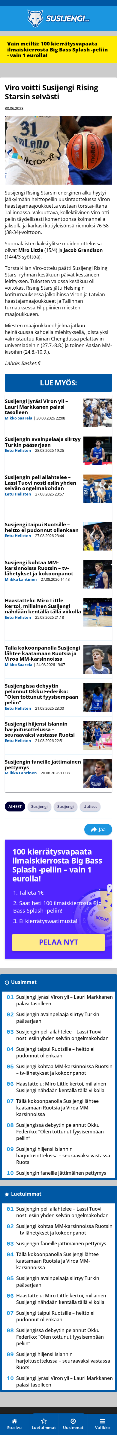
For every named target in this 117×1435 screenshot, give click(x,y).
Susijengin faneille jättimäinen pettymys (43, 764)
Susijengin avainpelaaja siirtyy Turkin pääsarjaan (43, 442)
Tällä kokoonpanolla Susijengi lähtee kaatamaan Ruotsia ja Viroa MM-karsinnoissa (42, 653)
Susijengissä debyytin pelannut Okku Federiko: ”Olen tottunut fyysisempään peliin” (41, 694)
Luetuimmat (26, 1194)
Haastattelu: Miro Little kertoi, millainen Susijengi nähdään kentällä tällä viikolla (43, 606)
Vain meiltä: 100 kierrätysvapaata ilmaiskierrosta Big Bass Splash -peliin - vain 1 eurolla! (57, 49)
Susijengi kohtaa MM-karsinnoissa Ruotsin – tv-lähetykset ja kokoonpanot (39, 568)
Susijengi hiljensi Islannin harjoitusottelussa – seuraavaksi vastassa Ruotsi (40, 729)
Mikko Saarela (18, 418)
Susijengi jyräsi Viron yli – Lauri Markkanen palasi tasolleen (36, 407)
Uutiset (90, 806)
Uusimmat (24, 982)
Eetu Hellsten (18, 450)
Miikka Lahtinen (21, 579)
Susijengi (39, 806)
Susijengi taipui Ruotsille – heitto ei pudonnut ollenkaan (42, 527)
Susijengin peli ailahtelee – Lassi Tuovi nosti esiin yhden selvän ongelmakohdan (40, 483)
